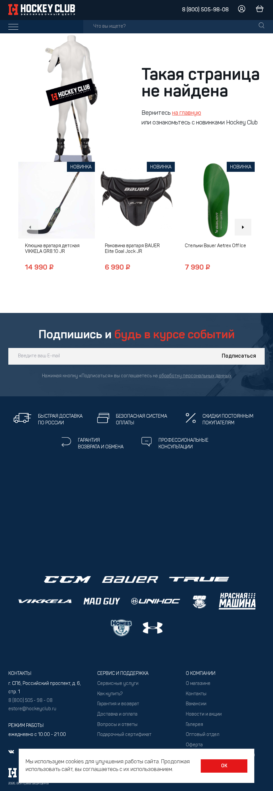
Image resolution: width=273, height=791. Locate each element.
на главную (186, 113)
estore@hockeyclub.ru (32, 709)
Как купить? (110, 694)
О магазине (198, 683)
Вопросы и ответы (117, 724)
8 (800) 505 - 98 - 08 (30, 700)
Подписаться (239, 356)
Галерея (194, 724)
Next (243, 227)
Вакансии (196, 704)
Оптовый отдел (202, 734)
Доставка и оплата (117, 714)
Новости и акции (204, 714)
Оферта (194, 745)
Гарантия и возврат (118, 704)
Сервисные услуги (117, 683)
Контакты (196, 694)
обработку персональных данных (195, 376)
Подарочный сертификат (124, 734)
